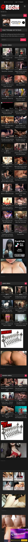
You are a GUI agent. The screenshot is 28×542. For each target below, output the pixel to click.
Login (16, 2)
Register (21, 2)
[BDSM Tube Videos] (11, 7)
